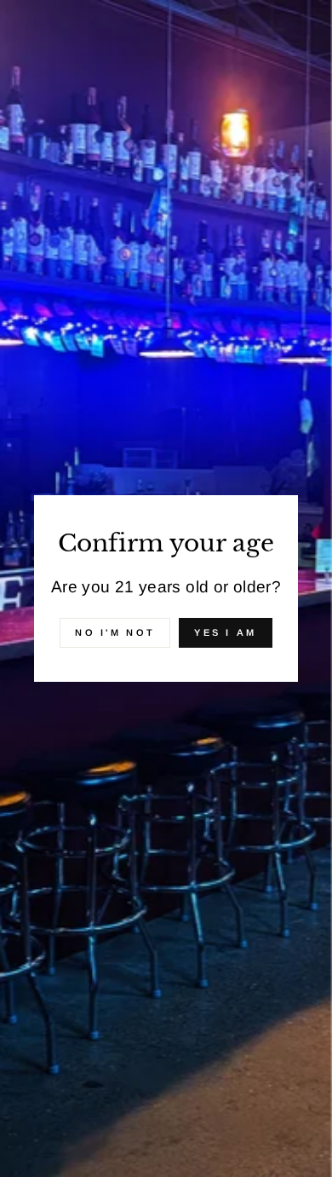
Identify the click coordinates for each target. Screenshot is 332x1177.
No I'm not (115, 632)
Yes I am (225, 632)
